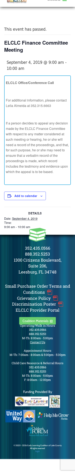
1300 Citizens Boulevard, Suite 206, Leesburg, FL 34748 (37, 266)
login (37, 451)
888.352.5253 (37, 254)
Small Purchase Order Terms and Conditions (37, 289)
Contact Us (37, 342)
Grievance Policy (34, 298)
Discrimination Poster (34, 304)
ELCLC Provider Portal (37, 310)
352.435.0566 (37, 248)
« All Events (13, 18)
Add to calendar (25, 196)
